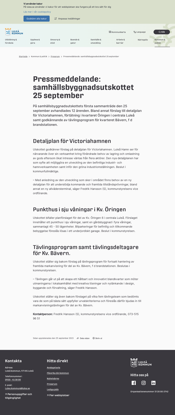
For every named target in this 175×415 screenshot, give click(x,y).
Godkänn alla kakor (37, 18)
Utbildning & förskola (11, 41)
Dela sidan (84, 338)
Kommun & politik (160, 41)
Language (141, 32)
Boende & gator (74, 41)
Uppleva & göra (35, 41)
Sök (163, 32)
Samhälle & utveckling (96, 41)
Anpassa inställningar (69, 18)
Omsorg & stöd (55, 41)
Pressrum (55, 56)
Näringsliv (143, 40)
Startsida (23, 56)
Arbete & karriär (120, 41)
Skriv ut (98, 338)
